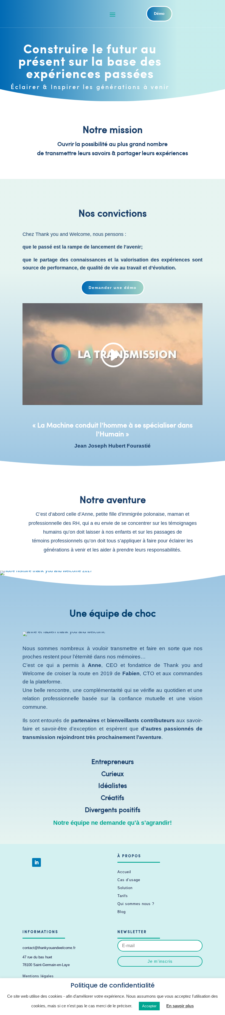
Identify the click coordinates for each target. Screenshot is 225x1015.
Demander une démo (113, 287)
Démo (159, 13)
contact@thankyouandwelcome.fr (48, 948)
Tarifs (122, 896)
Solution (125, 888)
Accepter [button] (149, 1006)
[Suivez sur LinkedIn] (36, 862)
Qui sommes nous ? (135, 904)
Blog (121, 912)
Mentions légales (38, 976)
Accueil (124, 872)
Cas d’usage (128, 880)
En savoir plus (180, 1005)
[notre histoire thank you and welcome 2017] (46, 570)
